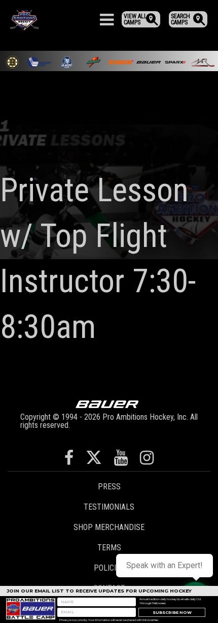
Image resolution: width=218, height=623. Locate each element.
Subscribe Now (172, 612)
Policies (109, 568)
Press (109, 486)
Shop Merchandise (109, 527)
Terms (109, 547)
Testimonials (109, 507)
